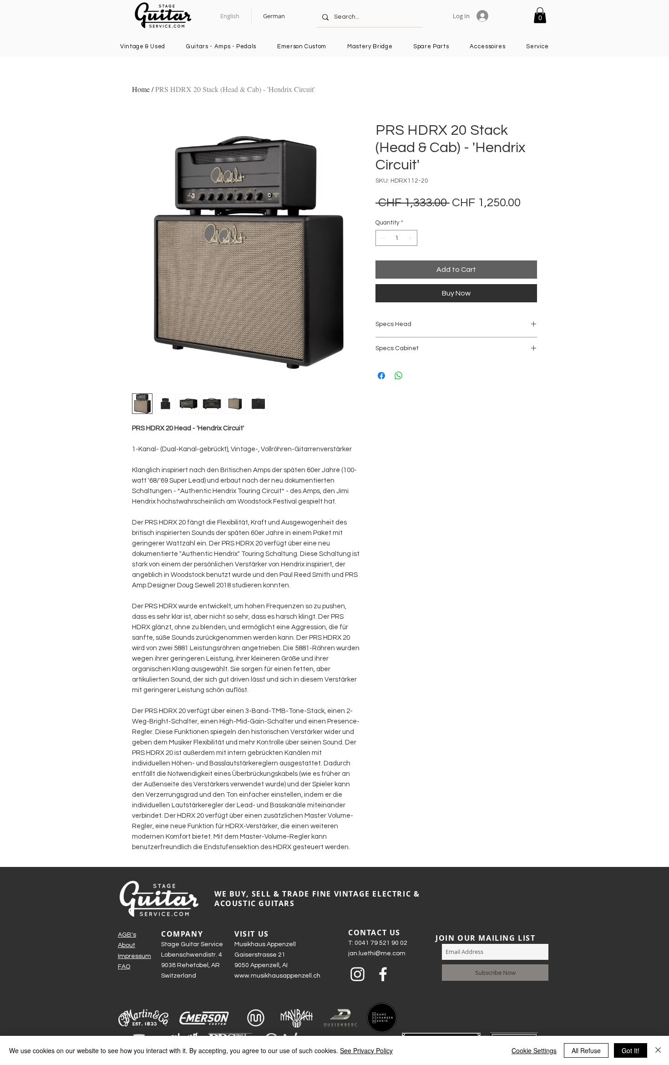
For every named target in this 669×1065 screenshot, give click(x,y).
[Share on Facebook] (381, 375)
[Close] (658, 1050)
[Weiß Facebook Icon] (383, 974)
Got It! (630, 1050)
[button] (540, 15)
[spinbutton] (396, 238)
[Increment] (410, 238)
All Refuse (586, 1050)
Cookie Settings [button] (534, 1050)
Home (141, 89)
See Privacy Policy (366, 1050)
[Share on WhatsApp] (398, 375)
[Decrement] (382, 238)
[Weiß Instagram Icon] (357, 974)
